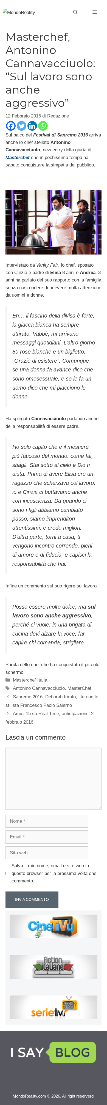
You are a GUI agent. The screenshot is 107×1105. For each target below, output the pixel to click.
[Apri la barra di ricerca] (75, 12)
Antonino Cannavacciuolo (39, 688)
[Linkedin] (32, 126)
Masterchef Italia (30, 680)
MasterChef (79, 688)
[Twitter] (21, 126)
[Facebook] (11, 126)
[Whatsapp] (43, 126)
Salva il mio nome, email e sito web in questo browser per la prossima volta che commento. (54, 873)
